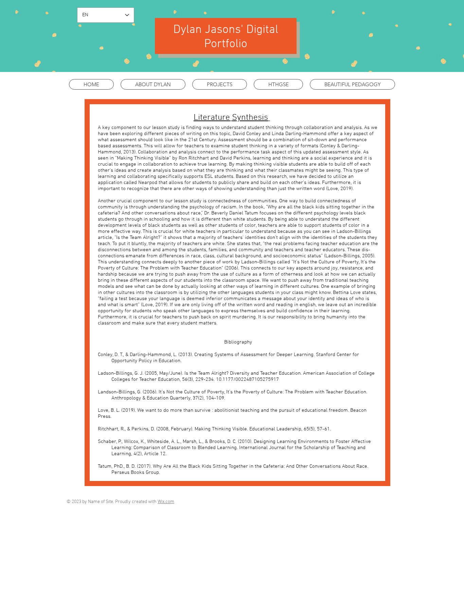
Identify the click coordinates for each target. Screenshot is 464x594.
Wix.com (166, 502)
